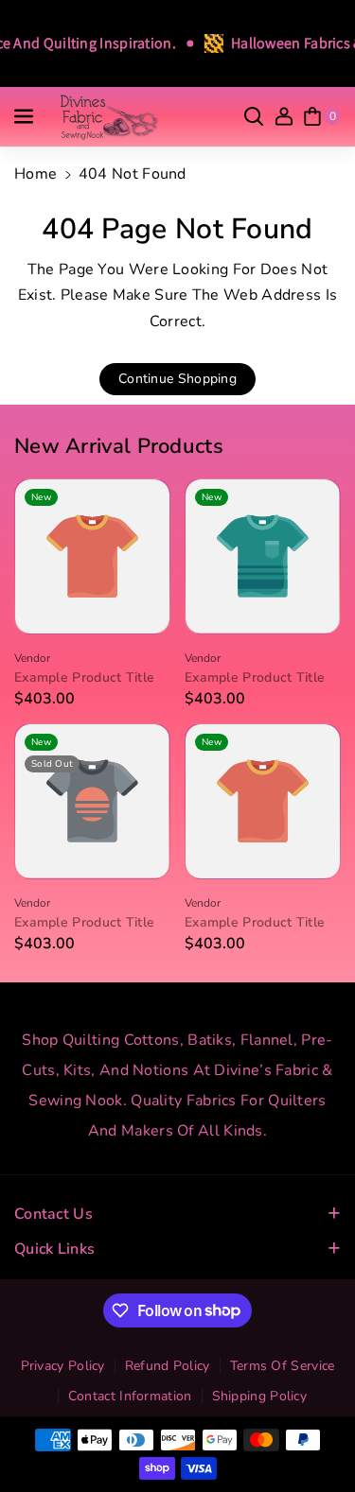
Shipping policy (260, 1396)
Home (35, 174)
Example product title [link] (84, 677)
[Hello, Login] (284, 116)
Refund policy (167, 1366)
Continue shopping (177, 379)
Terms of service (282, 1366)
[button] (25, 116)
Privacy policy (63, 1366)
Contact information (130, 1396)
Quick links (54, 1249)
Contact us (53, 1214)
